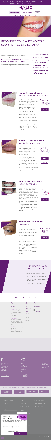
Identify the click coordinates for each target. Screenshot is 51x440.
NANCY (28, 320)
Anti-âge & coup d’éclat (40, 403)
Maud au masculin (8, 412)
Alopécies (22, 410)
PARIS (27, 318)
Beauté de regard (39, 406)
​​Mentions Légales (16, 437)
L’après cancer (23, 403)
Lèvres (6, 406)
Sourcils (6, 403)
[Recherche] (35, 15)
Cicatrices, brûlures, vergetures (24, 407)
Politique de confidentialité (24, 437)
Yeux (5, 409)
